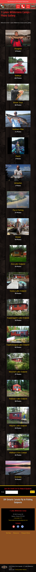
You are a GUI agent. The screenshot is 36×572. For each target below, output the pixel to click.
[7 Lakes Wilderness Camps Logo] (3, 6)
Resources (16, 533)
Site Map (8, 533)
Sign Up (32, 491)
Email (2, 492)
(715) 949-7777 (18, 518)
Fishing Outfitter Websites (21, 569)
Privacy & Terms (25, 533)
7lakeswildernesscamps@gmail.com (18, 520)
